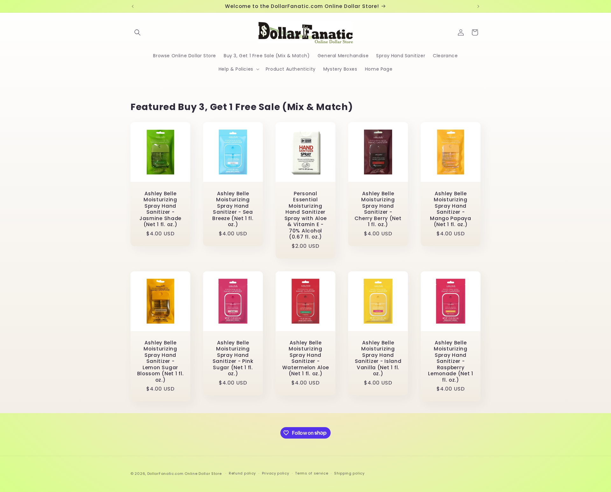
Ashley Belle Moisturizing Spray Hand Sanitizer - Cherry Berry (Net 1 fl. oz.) (378, 209)
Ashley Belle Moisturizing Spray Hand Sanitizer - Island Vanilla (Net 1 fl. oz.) (378, 358)
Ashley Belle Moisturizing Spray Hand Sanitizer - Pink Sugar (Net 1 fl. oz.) (233, 358)
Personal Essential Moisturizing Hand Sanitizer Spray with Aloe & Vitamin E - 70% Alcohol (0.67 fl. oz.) (305, 215)
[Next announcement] (478, 6)
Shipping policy (349, 473)
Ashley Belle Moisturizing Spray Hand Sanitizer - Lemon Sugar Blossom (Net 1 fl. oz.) (160, 361)
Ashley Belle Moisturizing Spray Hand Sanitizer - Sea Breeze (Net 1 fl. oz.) (232, 209)
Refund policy (242, 473)
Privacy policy (275, 473)
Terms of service (311, 473)
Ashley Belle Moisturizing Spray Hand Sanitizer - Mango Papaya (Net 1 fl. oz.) (450, 209)
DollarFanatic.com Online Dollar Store (184, 473)
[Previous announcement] (133, 6)
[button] (137, 32)
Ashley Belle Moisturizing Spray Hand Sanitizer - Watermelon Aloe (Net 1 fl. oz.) (305, 358)
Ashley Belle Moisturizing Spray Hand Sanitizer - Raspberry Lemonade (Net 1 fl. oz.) (450, 361)
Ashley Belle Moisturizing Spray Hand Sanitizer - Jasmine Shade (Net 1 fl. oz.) (160, 209)
